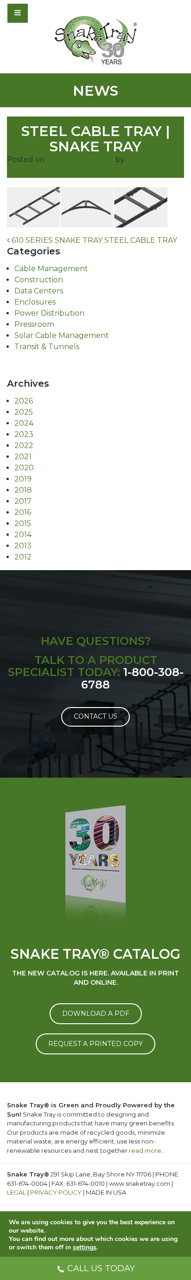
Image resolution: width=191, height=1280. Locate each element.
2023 (23, 434)
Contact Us (95, 716)
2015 (22, 523)
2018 (23, 490)
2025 (23, 412)
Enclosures (35, 302)
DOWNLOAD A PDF (95, 1013)
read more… (147, 1150)
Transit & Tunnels (46, 346)
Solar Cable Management (61, 335)
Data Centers (38, 290)
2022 (23, 445)
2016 (22, 512)
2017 (23, 501)
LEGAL (16, 1192)
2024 (23, 423)
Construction (38, 279)
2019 (23, 478)
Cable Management (51, 268)
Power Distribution (49, 313)
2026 (23, 400)
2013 (23, 545)
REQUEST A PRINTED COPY (95, 1044)
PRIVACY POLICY (56, 1192)
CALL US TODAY (101, 1268)
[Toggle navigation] (43, 13)
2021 (23, 456)
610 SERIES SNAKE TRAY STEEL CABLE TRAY (93, 240)
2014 (23, 534)
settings (84, 1247)
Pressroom (34, 324)
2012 (23, 556)
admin (138, 159)
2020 (24, 467)
